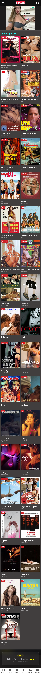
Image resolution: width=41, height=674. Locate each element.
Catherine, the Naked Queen (30, 99)
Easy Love (4, 541)
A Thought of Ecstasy (27, 541)
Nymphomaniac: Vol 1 (8, 608)
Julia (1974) (24, 65)
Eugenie (3, 405)
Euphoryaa (4, 337)
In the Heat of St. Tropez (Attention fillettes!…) (15, 269)
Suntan (23, 608)
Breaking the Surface (27, 473)
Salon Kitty (4, 371)
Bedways (4, 642)
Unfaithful (4, 574)
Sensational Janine (7, 235)
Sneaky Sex (24, 371)
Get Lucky (4, 201)
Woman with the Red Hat (9, 65)
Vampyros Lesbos (7, 167)
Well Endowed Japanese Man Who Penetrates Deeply (18, 99)
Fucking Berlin (5, 473)
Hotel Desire (5, 303)
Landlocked (5, 439)
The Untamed (25, 574)
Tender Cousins (6, 133)
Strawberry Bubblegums (28, 133)
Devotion (23, 337)
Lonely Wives (25, 201)
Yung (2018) (24, 303)
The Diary (24, 439)
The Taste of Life (6, 507)
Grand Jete (24, 405)
